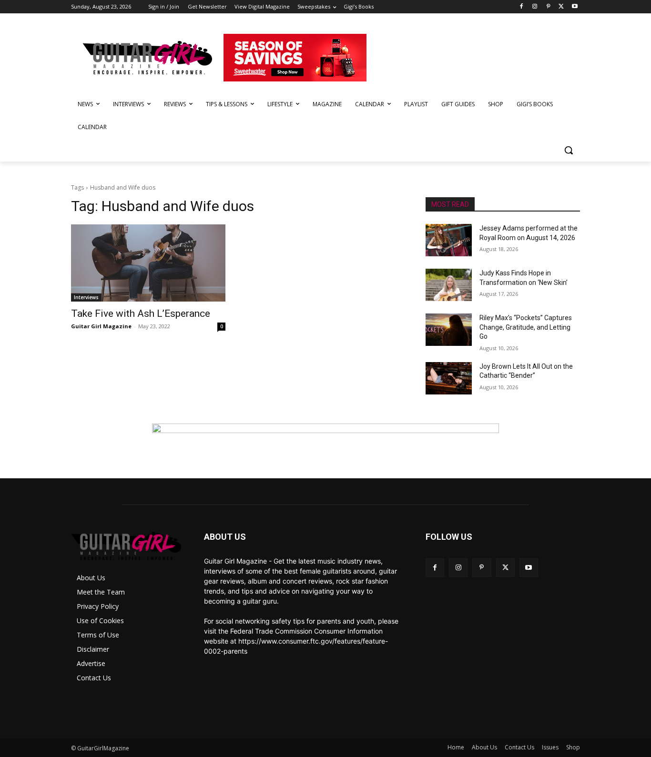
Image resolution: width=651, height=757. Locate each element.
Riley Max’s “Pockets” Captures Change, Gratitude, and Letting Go (525, 327)
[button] (568, 150)
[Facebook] (521, 6)
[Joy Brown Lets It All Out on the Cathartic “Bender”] (449, 378)
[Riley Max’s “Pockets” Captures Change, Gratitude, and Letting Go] (449, 329)
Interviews (86, 297)
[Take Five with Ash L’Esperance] (148, 263)
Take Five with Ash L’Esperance (140, 313)
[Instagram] (534, 6)
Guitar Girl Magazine (101, 326)
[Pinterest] (548, 6)
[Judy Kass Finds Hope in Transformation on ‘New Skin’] (449, 285)
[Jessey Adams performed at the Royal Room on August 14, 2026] (449, 240)
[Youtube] (574, 6)
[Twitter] (561, 6)
